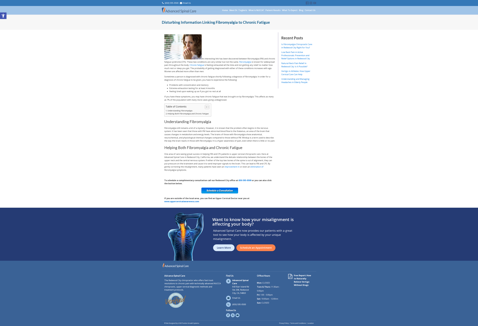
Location (311, 323)
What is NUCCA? (256, 10)
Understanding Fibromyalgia (179, 110)
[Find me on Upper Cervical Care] (175, 307)
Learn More (224, 247)
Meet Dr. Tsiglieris (238, 10)
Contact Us (310, 10)
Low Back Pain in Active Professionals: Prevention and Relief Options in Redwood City (295, 55)
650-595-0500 (245, 180)
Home (225, 10)
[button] (3, 15)
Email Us (187, 3)
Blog (301, 10)
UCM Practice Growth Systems (188, 323)
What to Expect (290, 10)
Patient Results (273, 10)
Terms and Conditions (298, 323)
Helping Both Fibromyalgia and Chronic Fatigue (188, 113)
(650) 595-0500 (172, 3)
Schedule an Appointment (256, 247)
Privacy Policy (284, 323)
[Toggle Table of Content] (206, 107)
